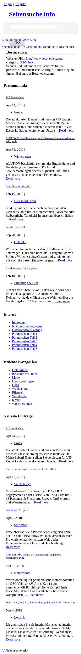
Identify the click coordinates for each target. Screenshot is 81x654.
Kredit (16, 400)
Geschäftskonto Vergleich (18, 186)
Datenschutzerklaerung (27, 330)
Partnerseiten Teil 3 (24, 341)
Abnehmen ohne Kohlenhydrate (21, 268)
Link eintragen (11, 39)
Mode (16, 377)
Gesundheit (34, 47)
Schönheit (50, 47)
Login (8, 4)
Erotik (18, 443)
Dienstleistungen (23, 381)
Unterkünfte (20, 370)
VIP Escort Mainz (15, 428)
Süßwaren (20, 525)
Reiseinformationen (25, 374)
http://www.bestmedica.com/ (44, 58)
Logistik (19, 617)
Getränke (20, 242)
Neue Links (29, 39)
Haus (15, 385)
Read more (66, 461)
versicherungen (22, 403)
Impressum (19, 322)
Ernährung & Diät (26, 283)
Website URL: (16, 58)
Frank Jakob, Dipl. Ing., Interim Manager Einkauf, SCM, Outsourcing (40, 602)
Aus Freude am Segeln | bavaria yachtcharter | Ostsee (32, 469)
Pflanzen (17, 392)
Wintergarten (22, 156)
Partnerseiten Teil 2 (24, 337)
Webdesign (19, 396)
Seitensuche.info (32, 14)
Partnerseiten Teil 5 (24, 348)
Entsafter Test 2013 (15, 227)
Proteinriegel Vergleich (17, 510)
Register (21, 4)
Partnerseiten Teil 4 (24, 345)
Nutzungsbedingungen (27, 326)
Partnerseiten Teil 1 (24, 334)
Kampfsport (22, 573)
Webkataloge (20, 388)
